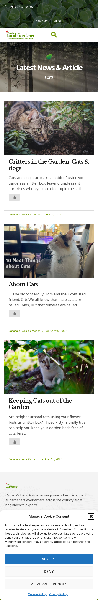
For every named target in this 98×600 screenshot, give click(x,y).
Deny (49, 571)
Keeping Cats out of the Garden (40, 404)
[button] (91, 516)
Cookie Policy (37, 594)
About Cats (23, 284)
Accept (49, 559)
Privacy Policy (58, 594)
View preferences (49, 584)
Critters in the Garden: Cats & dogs (49, 165)
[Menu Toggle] (77, 34)
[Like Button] (14, 197)
